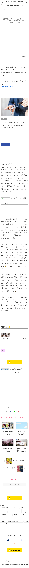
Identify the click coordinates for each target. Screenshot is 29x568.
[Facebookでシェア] (10, 411)
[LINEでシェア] (14, 411)
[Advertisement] (14, 38)
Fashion (12, 369)
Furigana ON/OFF (5, 144)
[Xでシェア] (7, 411)
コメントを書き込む (14, 484)
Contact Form (21, 560)
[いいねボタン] (2, 350)
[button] (22, 411)
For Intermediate (5, 369)
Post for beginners (7, 86)
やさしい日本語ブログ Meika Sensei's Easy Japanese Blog (14, 3)
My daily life (19, 369)
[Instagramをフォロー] (21, 540)
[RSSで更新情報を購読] (14, 543)
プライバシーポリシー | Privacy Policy (7, 560)
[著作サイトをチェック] (8, 540)
